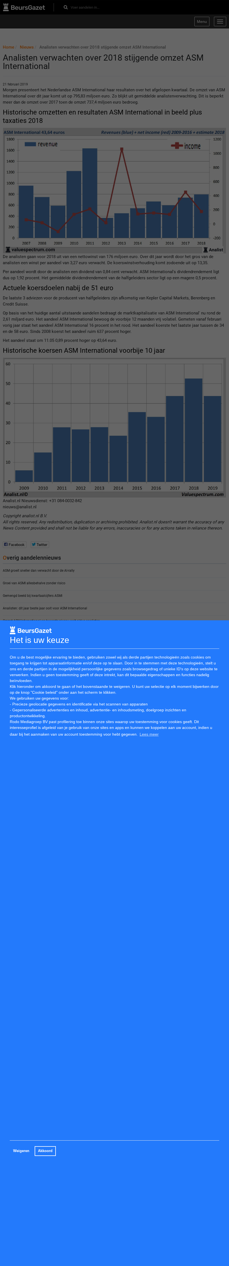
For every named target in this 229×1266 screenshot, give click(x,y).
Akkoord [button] (45, 1151)
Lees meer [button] (149, 734)
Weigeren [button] (21, 1151)
